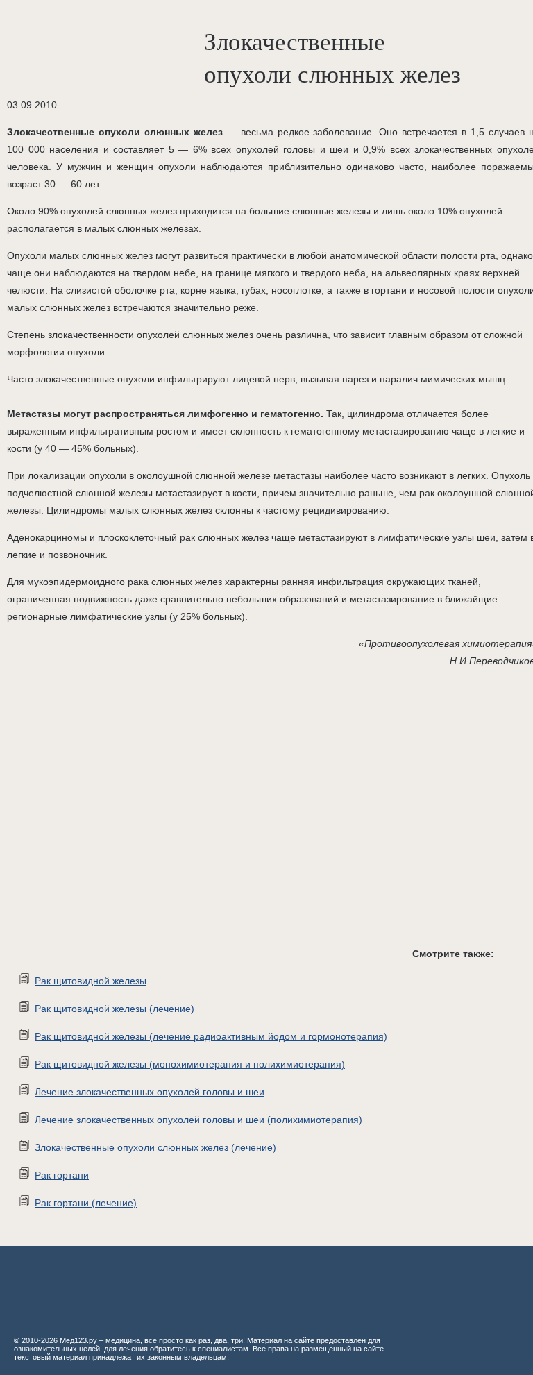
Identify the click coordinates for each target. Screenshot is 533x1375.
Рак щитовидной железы (90, 980)
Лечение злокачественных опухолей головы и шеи (149, 1091)
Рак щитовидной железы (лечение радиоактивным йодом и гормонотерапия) (211, 1036)
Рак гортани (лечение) (86, 1202)
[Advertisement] (208, 818)
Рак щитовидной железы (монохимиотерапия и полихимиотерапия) (190, 1064)
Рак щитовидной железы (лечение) (114, 1008)
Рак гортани (62, 1175)
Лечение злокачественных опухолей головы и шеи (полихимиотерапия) (198, 1119)
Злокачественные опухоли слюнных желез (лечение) (155, 1147)
